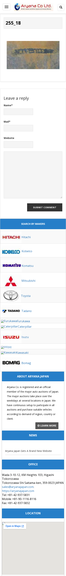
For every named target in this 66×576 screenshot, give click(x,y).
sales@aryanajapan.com (18, 487)
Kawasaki (22, 353)
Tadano (26, 311)
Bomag (26, 363)
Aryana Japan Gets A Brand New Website (28, 451)
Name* (8, 105)
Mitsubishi (28, 281)
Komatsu (27, 266)
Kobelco (27, 251)
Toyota (25, 296)
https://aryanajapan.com (18, 491)
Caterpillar (25, 327)
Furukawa (23, 321)
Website (9, 138)
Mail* (7, 121)
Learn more (48, 425)
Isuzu (25, 337)
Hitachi (26, 237)
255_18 (13, 23)
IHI (10, 347)
